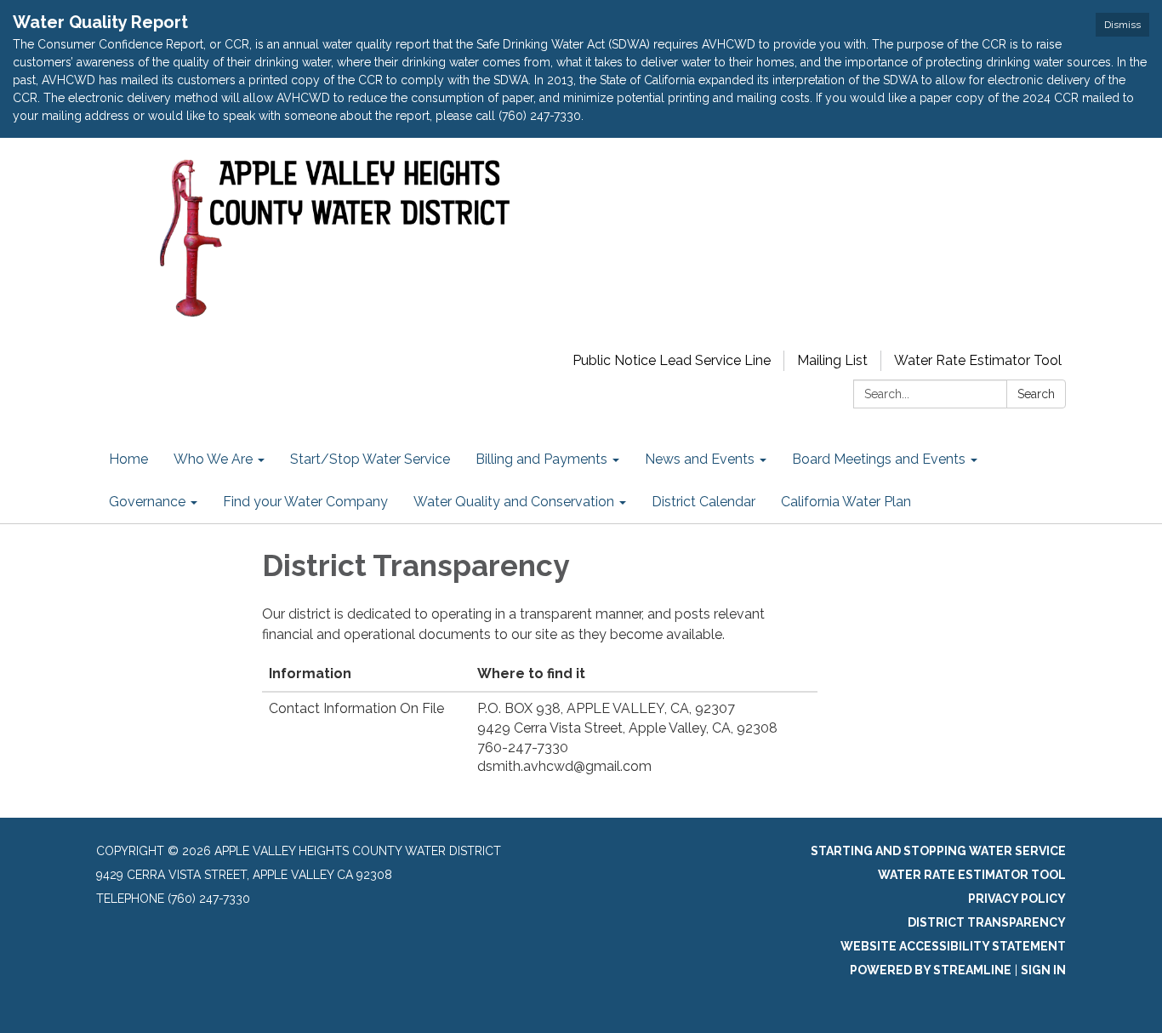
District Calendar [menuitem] (703, 502)
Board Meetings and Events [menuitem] (878, 459)
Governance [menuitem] (147, 502)
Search (1036, 394)
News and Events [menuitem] (700, 459)
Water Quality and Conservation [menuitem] (513, 502)
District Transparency (987, 922)
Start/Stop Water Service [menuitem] (370, 459)
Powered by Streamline (930, 970)
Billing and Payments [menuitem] (541, 459)
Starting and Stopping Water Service (938, 851)
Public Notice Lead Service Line (671, 360)
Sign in (1043, 970)
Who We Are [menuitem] (213, 459)
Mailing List (832, 360)
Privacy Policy (1017, 898)
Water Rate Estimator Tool (978, 360)
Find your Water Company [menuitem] (305, 502)
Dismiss (1122, 25)
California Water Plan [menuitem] (846, 502)
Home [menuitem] (128, 459)
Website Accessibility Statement (953, 946)
